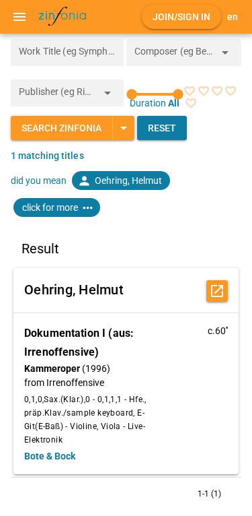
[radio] (189, 91)
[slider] (155, 94)
